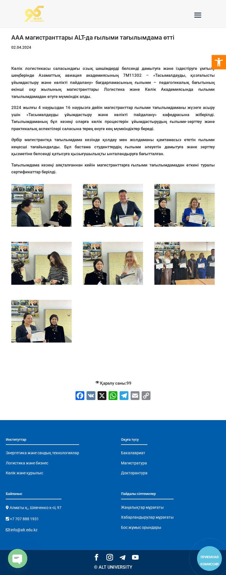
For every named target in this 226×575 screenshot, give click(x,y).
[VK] (90, 396)
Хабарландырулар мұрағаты (147, 517)
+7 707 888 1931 (24, 519)
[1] (184, 284)
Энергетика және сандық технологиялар (42, 453)
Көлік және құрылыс (24, 473)
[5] (184, 226)
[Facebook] (79, 396)
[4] (113, 226)
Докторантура (134, 473)
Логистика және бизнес (27, 463)
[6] (41, 284)
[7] (113, 284)
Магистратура (134, 463)
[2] (41, 342)
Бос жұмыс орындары (141, 527)
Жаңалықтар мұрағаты (142, 507)
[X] (101, 396)
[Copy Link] (146, 396)
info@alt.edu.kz (23, 530)
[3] (41, 226)
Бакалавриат (133, 453)
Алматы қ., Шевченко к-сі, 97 (35, 507)
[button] (219, 62)
